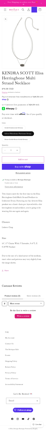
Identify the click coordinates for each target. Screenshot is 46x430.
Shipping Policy (11, 361)
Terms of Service (11, 378)
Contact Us (9, 344)
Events (7, 355)
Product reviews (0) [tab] (12, 296)
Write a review (23, 316)
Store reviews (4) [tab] (34, 296)
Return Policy (10, 367)
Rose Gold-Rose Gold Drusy (17, 140)
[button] (5, 9)
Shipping (4, 92)
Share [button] (6, 270)
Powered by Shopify (31, 429)
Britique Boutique (19, 429)
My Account (9, 338)
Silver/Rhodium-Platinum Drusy (18, 134)
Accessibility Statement (14, 384)
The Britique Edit (12, 349)
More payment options (23, 173)
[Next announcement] (41, 3)
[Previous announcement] (5, 3)
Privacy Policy (10, 373)
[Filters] (4, 303)
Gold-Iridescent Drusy (15, 128)
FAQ (7, 332)
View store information (14, 187)
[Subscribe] (37, 401)
